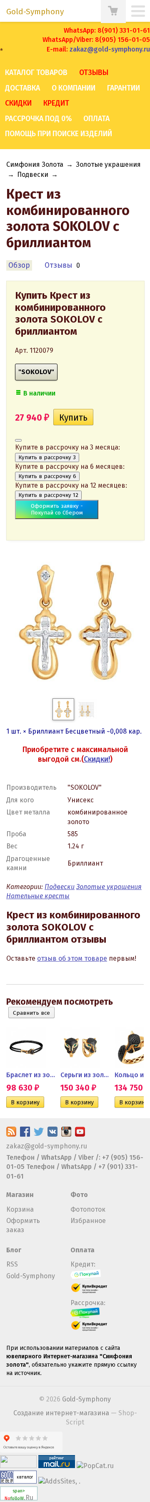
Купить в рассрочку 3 (47, 457)
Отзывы (93, 72)
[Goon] (18, 1481)
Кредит (56, 103)
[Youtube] (80, 1134)
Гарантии (123, 88)
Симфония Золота (34, 164)
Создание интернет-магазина (61, 1413)
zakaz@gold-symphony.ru (110, 49)
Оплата (96, 118)
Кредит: (82, 1264)
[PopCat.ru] (95, 1466)
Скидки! (97, 759)
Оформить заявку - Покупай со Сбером (57, 509)
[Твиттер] (39, 1134)
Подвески (32, 174)
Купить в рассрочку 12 (48, 495)
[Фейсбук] (25, 1134)
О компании (73, 88)
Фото (79, 1195)
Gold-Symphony (30, 1276)
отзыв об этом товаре (72, 958)
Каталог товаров (36, 72)
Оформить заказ (23, 1225)
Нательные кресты (38, 896)
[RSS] (11, 1134)
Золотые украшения (108, 164)
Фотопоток (87, 1209)
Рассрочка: (87, 1303)
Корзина (20, 1209)
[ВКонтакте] (53, 1134)
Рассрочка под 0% (38, 118)
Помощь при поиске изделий (58, 133)
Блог (13, 1250)
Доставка (22, 88)
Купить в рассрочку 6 (47, 476)
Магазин (20, 1195)
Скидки (18, 103)
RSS (12, 1264)
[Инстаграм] (66, 1134)
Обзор (19, 265)
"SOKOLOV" (36, 372)
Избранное (88, 1221)
